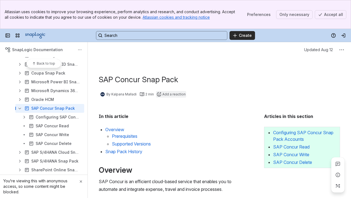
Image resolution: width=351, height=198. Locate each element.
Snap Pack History (123, 151)
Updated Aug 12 (318, 49)
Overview (114, 129)
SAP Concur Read (291, 147)
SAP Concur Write (291, 154)
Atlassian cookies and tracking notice (176, 17)
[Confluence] (35, 35)
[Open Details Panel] (337, 174)
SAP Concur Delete (292, 162)
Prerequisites (124, 136)
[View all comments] (337, 164)
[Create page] (337, 186)
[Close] (81, 181)
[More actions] (80, 49)
